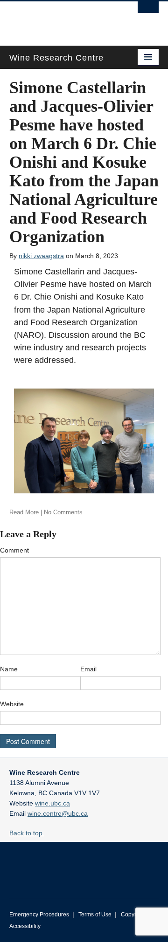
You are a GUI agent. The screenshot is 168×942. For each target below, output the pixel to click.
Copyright (133, 914)
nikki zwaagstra (41, 255)
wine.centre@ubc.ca (58, 813)
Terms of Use (95, 914)
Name (9, 669)
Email (88, 669)
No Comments (63, 512)
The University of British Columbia (61, 19)
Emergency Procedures (39, 914)
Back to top (26, 833)
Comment (14, 550)
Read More (24, 512)
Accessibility (25, 926)
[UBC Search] (148, 11)
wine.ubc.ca (52, 803)
